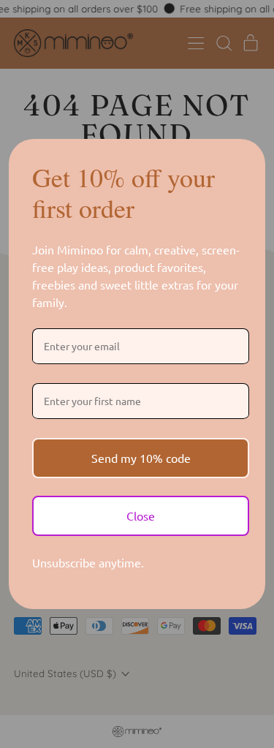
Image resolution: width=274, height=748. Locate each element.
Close (140, 515)
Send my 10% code (141, 457)
